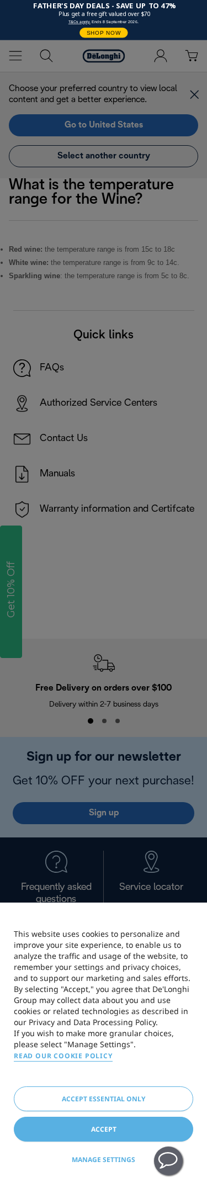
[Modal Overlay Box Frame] (103, 20)
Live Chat (168, 1161)
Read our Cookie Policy (63, 1055)
